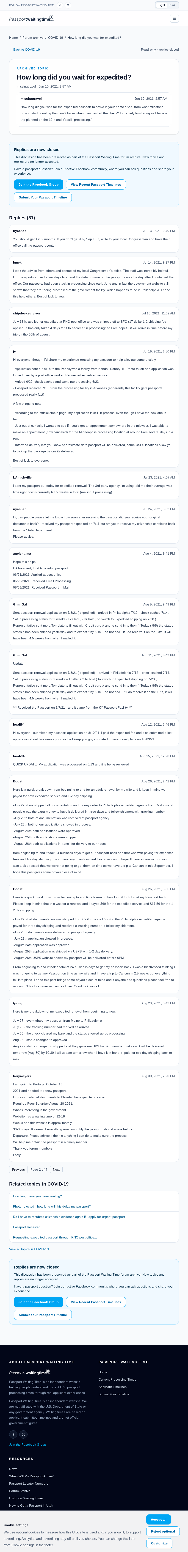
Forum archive (33, 37)
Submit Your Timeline (114, 1394)
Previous (18, 1169)
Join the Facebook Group (39, 184)
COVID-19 (55, 37)
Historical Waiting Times (26, 1498)
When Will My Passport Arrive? (31, 1476)
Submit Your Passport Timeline (43, 197)
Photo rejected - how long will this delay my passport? (52, 1206)
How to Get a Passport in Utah (31, 1505)
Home (13, 37)
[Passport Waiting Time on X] (23, 1434)
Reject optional (163, 1531)
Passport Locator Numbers (28, 1483)
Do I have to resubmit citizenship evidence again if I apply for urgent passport (69, 1217)
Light (162, 5)
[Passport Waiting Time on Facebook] (60, 5)
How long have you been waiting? (37, 1196)
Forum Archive (19, 1491)
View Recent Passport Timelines (96, 184)
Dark (172, 5)
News (13, 1469)
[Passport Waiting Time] (31, 18)
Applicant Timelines (113, 1387)
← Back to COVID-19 (24, 49)
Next (56, 1169)
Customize (159, 1543)
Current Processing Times (117, 1379)
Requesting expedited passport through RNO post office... (55, 1237)
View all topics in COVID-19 (29, 1249)
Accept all (158, 1519)
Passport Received (26, 1227)
